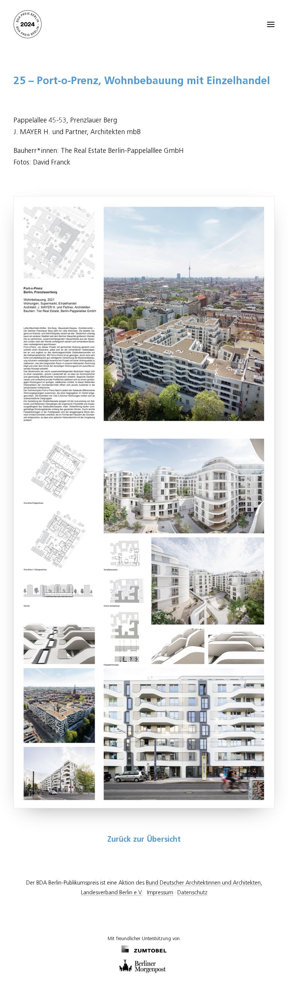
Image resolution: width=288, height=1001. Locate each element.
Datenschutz (192, 892)
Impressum (160, 892)
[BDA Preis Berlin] (144, 24)
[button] (271, 24)
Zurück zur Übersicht (144, 840)
